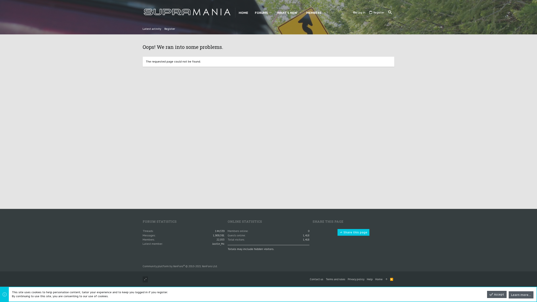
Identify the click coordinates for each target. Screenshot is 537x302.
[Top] (386, 279)
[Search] (390, 12)
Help (370, 279)
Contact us (316, 279)
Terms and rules (335, 279)
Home (379, 279)
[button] (271, 13)
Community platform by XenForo (180, 266)
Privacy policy (356, 279)
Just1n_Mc (218, 243)
